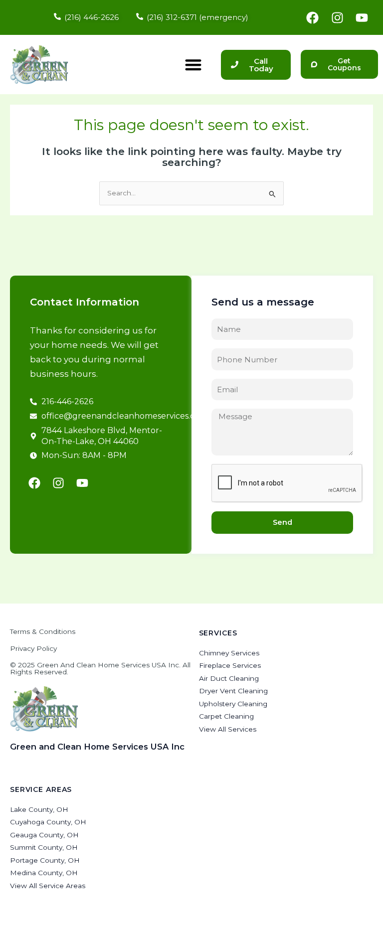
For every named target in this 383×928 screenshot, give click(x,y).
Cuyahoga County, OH (48, 822)
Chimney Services (229, 653)
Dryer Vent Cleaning (233, 691)
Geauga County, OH (44, 835)
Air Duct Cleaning (229, 678)
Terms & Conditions (42, 631)
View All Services (227, 729)
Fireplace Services (230, 665)
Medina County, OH (44, 873)
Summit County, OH (44, 847)
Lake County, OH (39, 809)
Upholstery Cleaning (233, 704)
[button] (193, 64)
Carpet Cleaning (226, 716)
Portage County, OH (45, 860)
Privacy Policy (33, 648)
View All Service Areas (47, 886)
